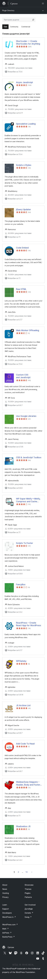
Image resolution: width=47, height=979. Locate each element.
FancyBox (20, 584)
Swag (28, 917)
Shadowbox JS (23, 826)
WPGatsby (21, 661)
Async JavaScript (24, 82)
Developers (7, 913)
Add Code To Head (25, 743)
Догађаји (29, 909)
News (4, 889)
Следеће (32, 872)
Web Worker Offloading (27, 330)
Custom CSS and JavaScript (23, 376)
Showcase (29, 885)
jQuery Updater (23, 209)
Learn (4, 905)
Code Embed (22, 247)
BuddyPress (8, 937)
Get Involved (30, 905)
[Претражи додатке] (33, 19)
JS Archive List (23, 705)
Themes (28, 889)
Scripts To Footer (24, 543)
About (4, 885)
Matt (5, 929)
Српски (11, 947)
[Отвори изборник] (43, 3)
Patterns (28, 897)
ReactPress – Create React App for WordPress (28, 624)
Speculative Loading (26, 124)
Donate (29, 913)
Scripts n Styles (23, 165)
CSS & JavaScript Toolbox (28, 457)
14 (27, 872)
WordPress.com (10, 924)
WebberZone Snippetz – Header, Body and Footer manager (28, 783)
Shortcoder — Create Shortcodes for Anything (28, 42)
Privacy (5, 897)
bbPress (7, 933)
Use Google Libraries (26, 416)
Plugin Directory (8, 10)
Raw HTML (21, 289)
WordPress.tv (9, 917)
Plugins (27, 893)
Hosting (5, 893)
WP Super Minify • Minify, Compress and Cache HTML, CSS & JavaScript (28, 500)
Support (5, 909)
